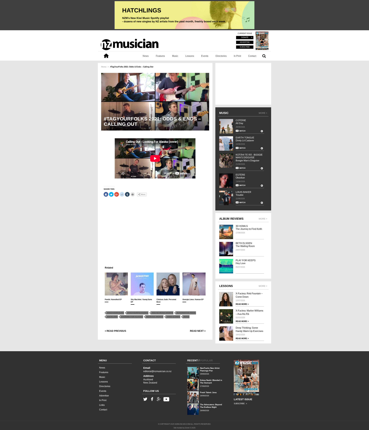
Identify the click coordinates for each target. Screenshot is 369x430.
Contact (252, 56)
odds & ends (173, 317)
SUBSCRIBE (245, 47)
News (146, 56)
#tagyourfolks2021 (137, 313)
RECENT (192, 360)
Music (175, 56)
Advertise (104, 395)
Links (102, 405)
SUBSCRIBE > (240, 403)
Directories (221, 56)
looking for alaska (132, 317)
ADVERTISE (245, 42)
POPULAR (206, 360)
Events (204, 56)
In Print (237, 56)
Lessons (189, 56)
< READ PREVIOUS (115, 331)
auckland (112, 317)
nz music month (154, 317)
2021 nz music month (162, 313)
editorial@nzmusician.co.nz (157, 371)
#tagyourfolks (115, 313)
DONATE (244, 38)
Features (160, 56)
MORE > (263, 113)
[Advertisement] (155, 230)
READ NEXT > (198, 331)
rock (186, 317)
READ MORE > (242, 304)
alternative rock (186, 313)
